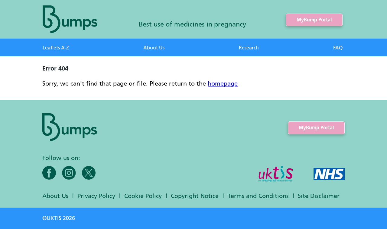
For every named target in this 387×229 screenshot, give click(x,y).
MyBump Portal (314, 20)
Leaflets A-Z (56, 48)
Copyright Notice (195, 195)
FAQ (338, 48)
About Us (153, 48)
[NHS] (329, 174)
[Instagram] (69, 173)
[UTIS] (276, 174)
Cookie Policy (143, 195)
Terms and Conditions (258, 195)
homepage (223, 83)
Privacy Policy (96, 195)
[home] (70, 19)
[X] (89, 173)
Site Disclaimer (319, 195)
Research (249, 48)
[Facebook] (49, 173)
